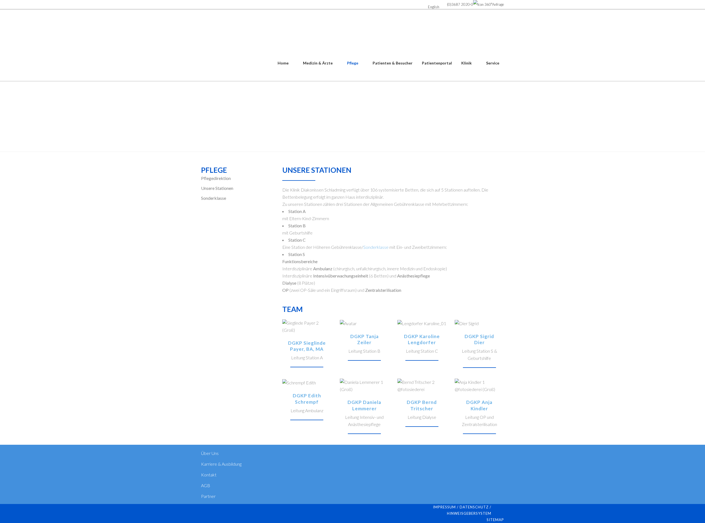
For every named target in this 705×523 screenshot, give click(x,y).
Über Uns (210, 453)
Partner (208, 496)
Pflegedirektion (216, 178)
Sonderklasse (213, 198)
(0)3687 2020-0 (460, 4)
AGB (205, 485)
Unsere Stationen (217, 188)
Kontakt (208, 474)
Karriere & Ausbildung (221, 464)
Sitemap (495, 519)
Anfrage (498, 4)
